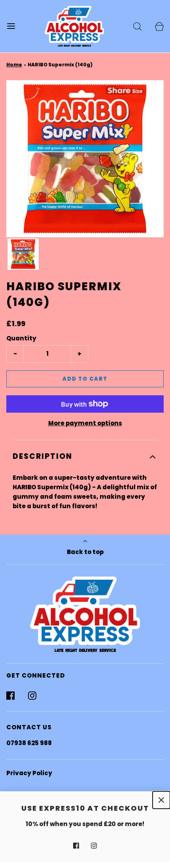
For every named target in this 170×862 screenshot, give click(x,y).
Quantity (21, 338)
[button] (23, 254)
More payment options (85, 423)
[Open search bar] (137, 26)
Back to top (85, 552)
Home (14, 64)
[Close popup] (161, 800)
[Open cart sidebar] (159, 26)
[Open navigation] (11, 26)
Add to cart (85, 379)
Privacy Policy (29, 773)
